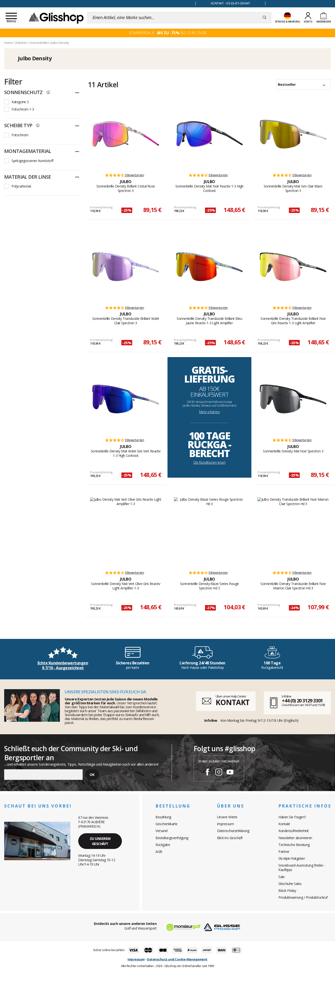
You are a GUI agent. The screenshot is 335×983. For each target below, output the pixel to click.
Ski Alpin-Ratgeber (291, 858)
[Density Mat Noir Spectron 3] (293, 399)
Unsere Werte (227, 817)
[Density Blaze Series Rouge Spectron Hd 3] (209, 531)
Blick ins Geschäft (230, 837)
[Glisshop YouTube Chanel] (230, 772)
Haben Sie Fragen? (292, 817)
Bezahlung (163, 817)
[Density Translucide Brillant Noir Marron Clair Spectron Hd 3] (293, 531)
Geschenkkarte (166, 823)
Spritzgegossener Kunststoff (32, 160)
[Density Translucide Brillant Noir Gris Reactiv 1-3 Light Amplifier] (293, 266)
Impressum (225, 823)
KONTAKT (232, 702)
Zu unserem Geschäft (100, 841)
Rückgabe (162, 844)
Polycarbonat (21, 186)
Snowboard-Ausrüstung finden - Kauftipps (301, 867)
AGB (158, 851)
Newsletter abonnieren (295, 837)
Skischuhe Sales (290, 883)
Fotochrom (20, 135)
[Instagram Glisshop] (218, 772)
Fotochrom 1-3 (23, 109)
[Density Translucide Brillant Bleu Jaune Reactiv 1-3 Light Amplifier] (209, 266)
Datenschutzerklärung (233, 830)
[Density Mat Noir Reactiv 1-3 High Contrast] (209, 134)
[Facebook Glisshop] (207, 772)
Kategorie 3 (20, 102)
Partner (283, 851)
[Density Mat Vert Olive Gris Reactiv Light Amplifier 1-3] (125, 531)
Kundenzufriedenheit (293, 830)
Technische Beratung (294, 844)
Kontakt (284, 823)
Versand (161, 830)
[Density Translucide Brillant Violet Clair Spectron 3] (125, 266)
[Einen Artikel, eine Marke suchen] (264, 17)
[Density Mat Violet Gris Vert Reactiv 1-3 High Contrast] (125, 399)
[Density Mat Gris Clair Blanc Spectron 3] (293, 134)
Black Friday (287, 890)
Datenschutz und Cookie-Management (177, 959)
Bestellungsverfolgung (171, 837)
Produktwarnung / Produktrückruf (303, 897)
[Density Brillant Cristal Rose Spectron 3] (125, 134)
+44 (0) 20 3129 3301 (302, 700)
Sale (281, 876)
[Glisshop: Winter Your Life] (56, 17)
